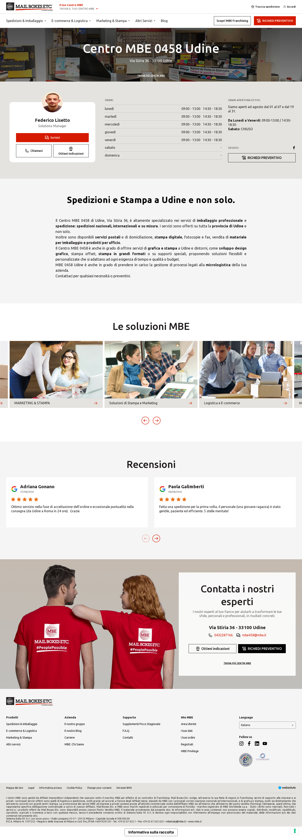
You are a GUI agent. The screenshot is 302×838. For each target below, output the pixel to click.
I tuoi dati (186, 730)
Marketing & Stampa (111, 21)
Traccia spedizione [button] (267, 6)
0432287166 (223, 635)
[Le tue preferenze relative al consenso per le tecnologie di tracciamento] (295, 831)
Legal (31, 787)
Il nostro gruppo (75, 724)
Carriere (70, 737)
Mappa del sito (14, 787)
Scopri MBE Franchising (232, 20)
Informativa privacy (50, 787)
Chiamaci (36, 150)
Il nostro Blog (73, 730)
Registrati (187, 744)
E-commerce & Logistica (70, 21)
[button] (145, 420)
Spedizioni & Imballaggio (24, 21)
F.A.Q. (126, 730)
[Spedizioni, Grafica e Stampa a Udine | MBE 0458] (29, 6)
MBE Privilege (190, 751)
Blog (164, 21)
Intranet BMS (124, 787)
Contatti (128, 737)
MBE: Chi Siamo (74, 744)
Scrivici (55, 137)
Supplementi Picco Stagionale (141, 724)
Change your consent (99, 787)
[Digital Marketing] (287, 788)
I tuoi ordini (188, 737)
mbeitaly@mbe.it (176, 821)
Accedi (291, 6)
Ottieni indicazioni (71, 153)
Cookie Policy (74, 787)
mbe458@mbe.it (254, 635)
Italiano (245, 725)
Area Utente (188, 724)
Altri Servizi (143, 21)
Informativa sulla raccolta (151, 832)
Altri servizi (13, 744)
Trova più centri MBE (151, 75)
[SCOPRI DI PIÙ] (95, 403)
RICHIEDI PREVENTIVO (277, 20)
